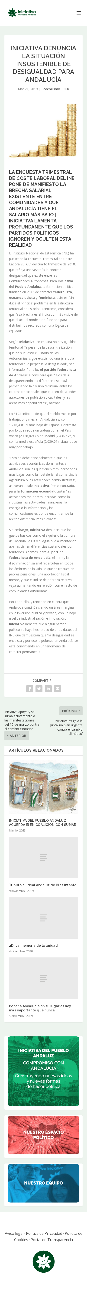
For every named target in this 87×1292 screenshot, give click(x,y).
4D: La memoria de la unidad (33, 945)
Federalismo (51, 89)
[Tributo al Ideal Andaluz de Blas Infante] (43, 857)
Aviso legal (14, 1233)
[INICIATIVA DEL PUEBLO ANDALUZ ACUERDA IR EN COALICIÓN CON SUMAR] (43, 787)
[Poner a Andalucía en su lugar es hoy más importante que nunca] (43, 978)
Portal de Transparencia (52, 1239)
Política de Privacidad (44, 1233)
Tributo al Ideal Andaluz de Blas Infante (43, 885)
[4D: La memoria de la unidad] (43, 918)
